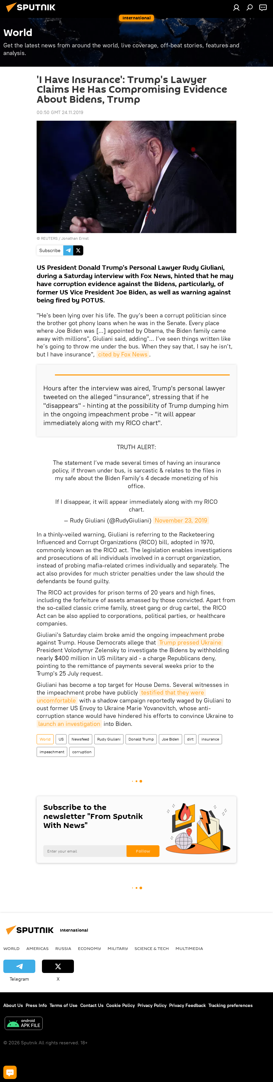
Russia (63, 948)
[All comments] (10, 1072)
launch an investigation (69, 724)
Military (118, 948)
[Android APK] (23, 1024)
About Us (13, 1005)
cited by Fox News (122, 354)
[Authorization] (236, 7)
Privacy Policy (151, 1005)
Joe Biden (170, 739)
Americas (37, 948)
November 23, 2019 (181, 520)
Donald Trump (141, 739)
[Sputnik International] (32, 13)
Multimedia (189, 948)
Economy (89, 948)
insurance (210, 739)
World (45, 739)
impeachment (52, 751)
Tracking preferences (230, 1005)
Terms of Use (64, 1005)
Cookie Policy (120, 1005)
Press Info (36, 1005)
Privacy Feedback (187, 1005)
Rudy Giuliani (109, 739)
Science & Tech (152, 948)
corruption (82, 751)
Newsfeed (80, 739)
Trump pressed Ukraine (190, 642)
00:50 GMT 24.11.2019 (60, 112)
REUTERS (49, 238)
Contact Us (92, 1005)
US (61, 739)
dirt (190, 739)
